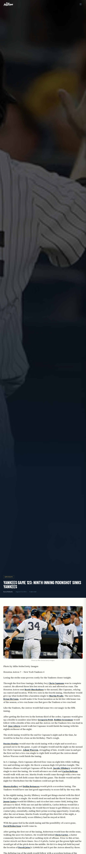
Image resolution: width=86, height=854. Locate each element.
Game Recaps (9, 577)
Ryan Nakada (8, 592)
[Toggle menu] (80, 4)
